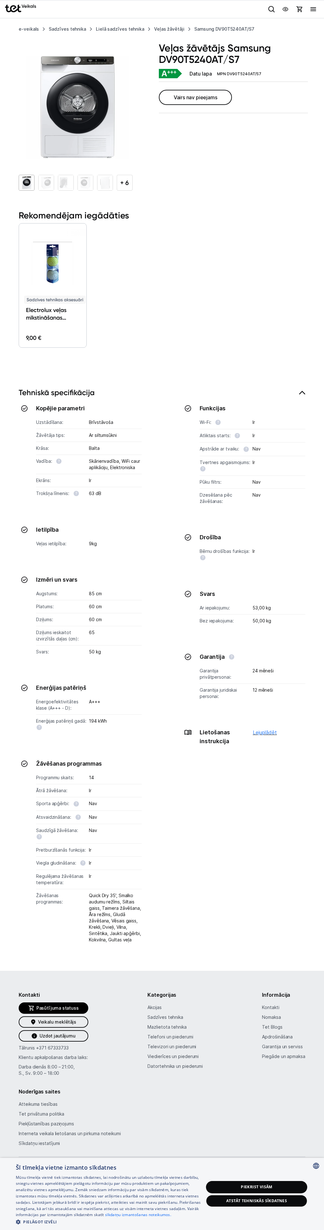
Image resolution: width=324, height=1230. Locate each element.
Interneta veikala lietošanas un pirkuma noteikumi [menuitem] (70, 1133)
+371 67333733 (52, 1047)
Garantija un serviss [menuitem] (282, 1046)
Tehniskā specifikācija (57, 392)
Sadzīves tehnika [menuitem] (165, 1017)
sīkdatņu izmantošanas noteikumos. (138, 1214)
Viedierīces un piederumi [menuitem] (173, 1056)
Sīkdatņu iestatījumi (39, 1143)
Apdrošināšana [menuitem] (277, 1036)
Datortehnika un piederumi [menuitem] (175, 1066)
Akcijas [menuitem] (154, 1007)
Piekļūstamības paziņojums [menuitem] (46, 1123)
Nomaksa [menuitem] (271, 1017)
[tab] (162, 669)
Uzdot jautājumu (57, 1035)
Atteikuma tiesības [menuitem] (38, 1104)
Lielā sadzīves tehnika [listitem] (120, 29)
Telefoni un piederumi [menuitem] (170, 1036)
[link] (170, 74)
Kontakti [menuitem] (270, 1007)
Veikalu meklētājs (57, 1022)
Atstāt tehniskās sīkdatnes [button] (256, 1200)
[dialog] (162, 1194)
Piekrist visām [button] (256, 1187)
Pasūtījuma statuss (57, 1008)
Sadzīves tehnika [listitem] (67, 29)
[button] (19, 280)
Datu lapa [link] (201, 73)
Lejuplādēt (265, 732)
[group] (77, 107)
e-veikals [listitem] (29, 29)
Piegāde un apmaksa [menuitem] (283, 1056)
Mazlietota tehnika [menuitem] (166, 1027)
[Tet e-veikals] (20, 8)
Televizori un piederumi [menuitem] (171, 1046)
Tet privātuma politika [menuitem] (41, 1114)
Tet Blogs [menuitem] (272, 1027)
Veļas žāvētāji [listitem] (169, 29)
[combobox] (316, 1166)
